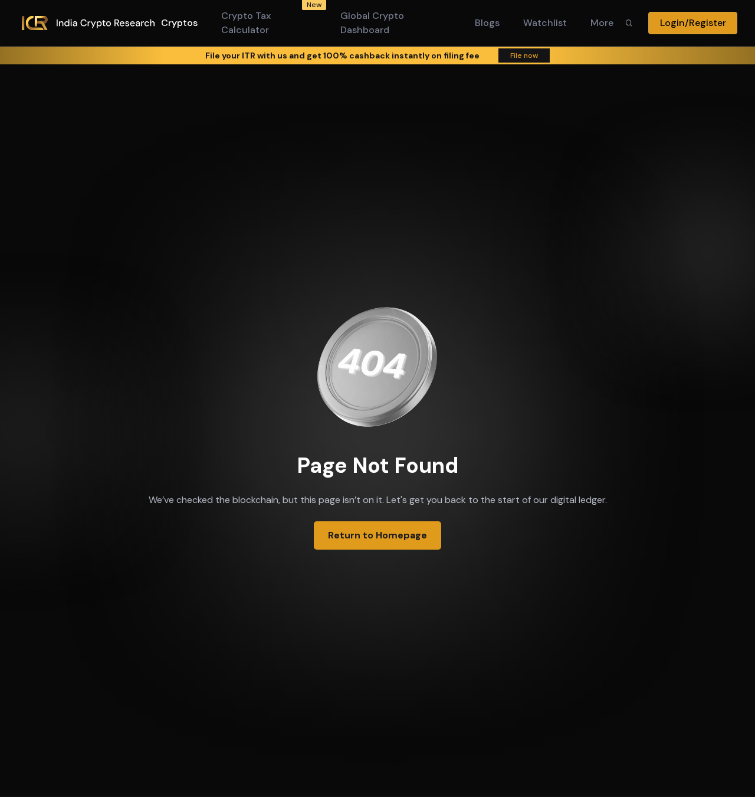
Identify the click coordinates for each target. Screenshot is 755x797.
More (601, 23)
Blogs (487, 23)
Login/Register (693, 23)
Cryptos (179, 23)
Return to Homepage (377, 535)
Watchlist (545, 23)
